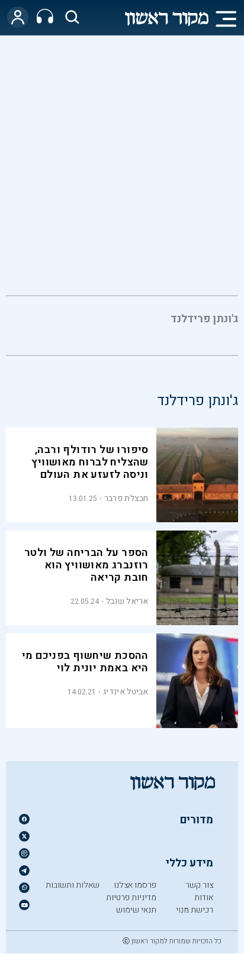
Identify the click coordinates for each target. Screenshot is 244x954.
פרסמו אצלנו (135, 885)
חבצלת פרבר (126, 498)
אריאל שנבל (127, 601)
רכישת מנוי (194, 910)
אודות (203, 897)
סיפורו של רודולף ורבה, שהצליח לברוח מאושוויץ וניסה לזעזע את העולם (89, 462)
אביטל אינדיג (126, 691)
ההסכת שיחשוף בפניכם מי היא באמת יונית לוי (85, 662)
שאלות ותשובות (72, 885)
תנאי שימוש (136, 910)
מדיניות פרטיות (131, 897)
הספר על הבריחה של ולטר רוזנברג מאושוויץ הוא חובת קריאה (86, 565)
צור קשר (199, 885)
